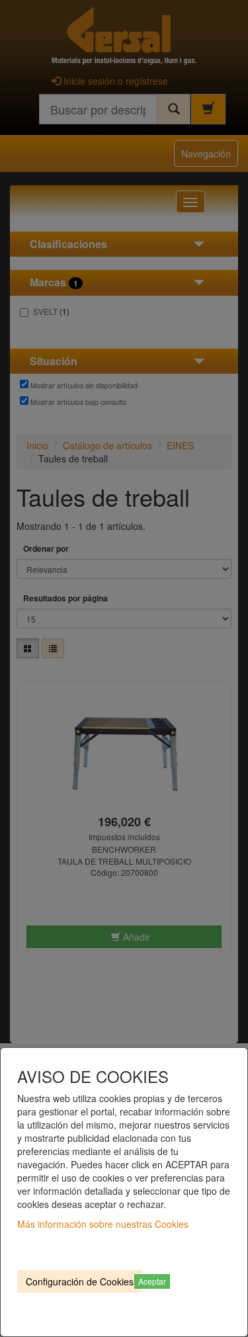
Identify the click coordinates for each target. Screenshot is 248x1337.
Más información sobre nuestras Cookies (102, 1223)
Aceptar (152, 1281)
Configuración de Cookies (80, 1281)
